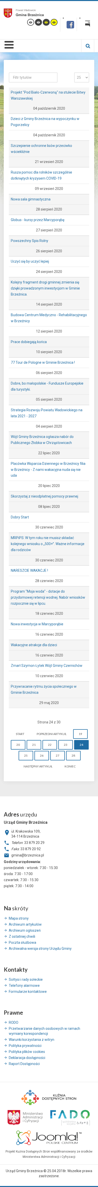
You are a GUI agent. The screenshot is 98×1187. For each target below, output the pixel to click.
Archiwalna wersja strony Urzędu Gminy (40, 949)
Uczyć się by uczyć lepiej (30, 261)
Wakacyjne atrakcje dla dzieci (34, 645)
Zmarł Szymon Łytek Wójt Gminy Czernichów (46, 666)
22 (50, 745)
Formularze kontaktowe (28, 992)
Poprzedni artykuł (51, 734)
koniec (70, 766)
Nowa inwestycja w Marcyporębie (37, 624)
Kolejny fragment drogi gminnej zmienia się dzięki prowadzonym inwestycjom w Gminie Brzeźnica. (45, 288)
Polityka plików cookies (27, 1052)
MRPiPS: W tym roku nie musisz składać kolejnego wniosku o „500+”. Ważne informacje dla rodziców (47, 544)
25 (26, 755)
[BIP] (85, 24)
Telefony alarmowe (24, 986)
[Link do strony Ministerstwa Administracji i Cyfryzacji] (25, 1117)
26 (41, 755)
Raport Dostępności (24, 1064)
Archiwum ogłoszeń (25, 930)
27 (57, 755)
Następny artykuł (38, 766)
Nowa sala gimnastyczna (31, 199)
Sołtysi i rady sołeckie (26, 979)
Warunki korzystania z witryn (31, 1040)
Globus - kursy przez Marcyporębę (37, 220)
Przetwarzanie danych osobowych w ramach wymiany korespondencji (44, 1031)
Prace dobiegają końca (29, 342)
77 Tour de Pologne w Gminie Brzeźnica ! (43, 362)
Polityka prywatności (25, 1046)
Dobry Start (20, 517)
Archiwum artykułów (25, 924)
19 (80, 734)
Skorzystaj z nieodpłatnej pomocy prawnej (44, 496)
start (20, 734)
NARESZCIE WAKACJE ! (29, 570)
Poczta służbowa (22, 942)
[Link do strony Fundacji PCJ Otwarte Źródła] (49, 1137)
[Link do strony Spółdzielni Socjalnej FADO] (69, 1117)
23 (65, 745)
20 (18, 745)
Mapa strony (19, 918)
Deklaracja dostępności (27, 1058)
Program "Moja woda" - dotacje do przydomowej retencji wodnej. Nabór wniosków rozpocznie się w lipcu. (48, 597)
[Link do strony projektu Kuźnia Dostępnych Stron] (49, 1097)
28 (73, 755)
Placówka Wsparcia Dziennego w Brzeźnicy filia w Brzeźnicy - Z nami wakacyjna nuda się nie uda (48, 470)
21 (34, 745)
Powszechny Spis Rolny (29, 241)
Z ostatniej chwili (22, 936)
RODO (13, 1022)
